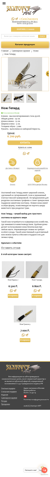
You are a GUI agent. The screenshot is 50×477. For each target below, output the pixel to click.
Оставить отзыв (10, 248)
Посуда (4, 401)
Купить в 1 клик (25, 148)
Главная (4, 51)
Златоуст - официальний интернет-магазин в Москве (23, 369)
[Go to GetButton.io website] (44, 474)
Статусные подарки (9, 392)
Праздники (5, 404)
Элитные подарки (8, 388)
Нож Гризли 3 (25, 324)
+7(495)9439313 (28, 19)
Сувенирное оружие (21, 51)
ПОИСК (42, 36)
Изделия (4, 395)
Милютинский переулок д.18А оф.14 (24, 22)
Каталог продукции (25, 45)
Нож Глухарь (37, 280)
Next (47, 73)
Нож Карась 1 (13, 280)
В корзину (13, 296)
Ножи (35, 51)
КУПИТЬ (25, 142)
